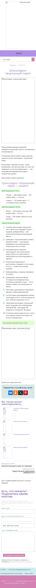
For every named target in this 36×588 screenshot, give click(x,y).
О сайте (3, 569)
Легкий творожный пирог (20, 409)
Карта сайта (29, 573)
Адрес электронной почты (12, 516)
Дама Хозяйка (11, 581)
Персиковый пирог (20, 447)
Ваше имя (5, 508)
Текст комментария (9, 530)
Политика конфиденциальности (19, 569)
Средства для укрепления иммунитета (23, 472)
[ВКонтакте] (10, 392)
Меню (19, 53)
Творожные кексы (20, 421)
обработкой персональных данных (21, 562)
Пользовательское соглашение (11, 573)
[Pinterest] (25, 392)
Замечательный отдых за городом (16, 466)
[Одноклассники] (15, 392)
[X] (20, 392)
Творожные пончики (21, 434)
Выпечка (13, 65)
